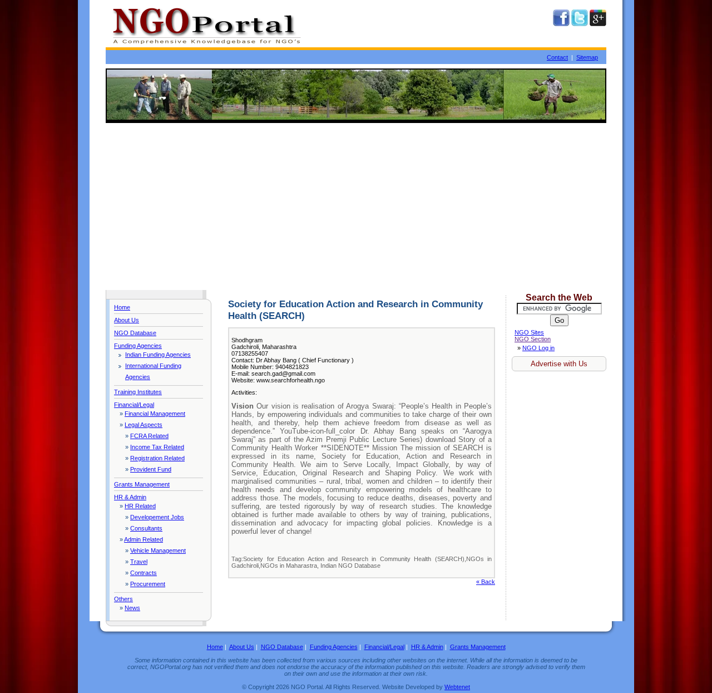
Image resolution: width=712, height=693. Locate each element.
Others (123, 599)
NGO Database (135, 333)
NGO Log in (538, 348)
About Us (126, 320)
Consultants (146, 528)
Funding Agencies (138, 345)
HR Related (140, 506)
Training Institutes (138, 392)
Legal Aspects (143, 424)
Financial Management (155, 413)
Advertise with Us (559, 364)
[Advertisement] (356, 206)
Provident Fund (150, 469)
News (132, 607)
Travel (138, 561)
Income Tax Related (157, 447)
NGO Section (533, 339)
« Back (485, 581)
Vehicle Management (158, 550)
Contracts (143, 572)
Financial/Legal (134, 404)
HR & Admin (130, 497)
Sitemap (587, 57)
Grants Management (142, 484)
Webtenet (457, 687)
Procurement (147, 584)
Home (122, 307)
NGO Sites (529, 332)
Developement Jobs (157, 517)
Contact (557, 57)
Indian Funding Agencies (158, 354)
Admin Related (143, 539)
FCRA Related (149, 435)
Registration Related (157, 458)
